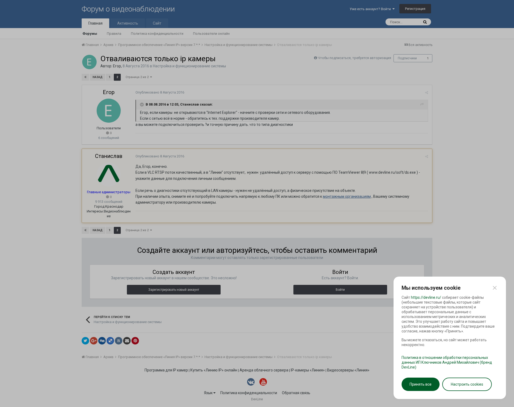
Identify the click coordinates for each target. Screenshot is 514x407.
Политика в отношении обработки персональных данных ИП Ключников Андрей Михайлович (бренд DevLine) (447, 362)
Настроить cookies (467, 384)
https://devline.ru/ (426, 297)
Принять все (421, 384)
